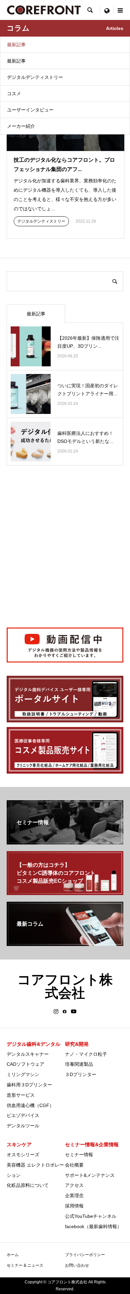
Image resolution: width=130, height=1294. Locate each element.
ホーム (13, 1254)
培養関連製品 (79, 1064)
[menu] (106, 10)
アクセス (74, 1185)
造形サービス (21, 1095)
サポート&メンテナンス (90, 1175)
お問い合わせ (77, 1265)
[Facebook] (64, 1011)
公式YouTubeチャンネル (90, 1216)
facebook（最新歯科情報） (93, 1226)
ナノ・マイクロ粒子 (86, 1054)
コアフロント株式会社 (65, 986)
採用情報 (74, 1205)
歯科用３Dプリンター (29, 1084)
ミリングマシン (23, 1074)
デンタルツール (23, 1125)
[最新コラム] (65, 943)
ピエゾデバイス (23, 1115)
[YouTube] (74, 1011)
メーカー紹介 (21, 126)
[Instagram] (56, 1011)
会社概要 (74, 1165)
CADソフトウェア (25, 1064)
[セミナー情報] (65, 841)
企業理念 (74, 1195)
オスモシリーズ (23, 1154)
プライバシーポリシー (85, 1254)
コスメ (14, 93)
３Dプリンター (80, 1074)
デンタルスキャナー (28, 1054)
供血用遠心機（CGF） (30, 1105)
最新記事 (16, 44)
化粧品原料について (28, 1185)
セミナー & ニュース (25, 1265)
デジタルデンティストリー (35, 77)
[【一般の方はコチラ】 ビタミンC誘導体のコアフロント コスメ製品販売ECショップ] (65, 892)
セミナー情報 (79, 1154)
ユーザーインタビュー (30, 109)
